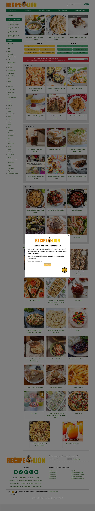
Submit (47, 265)
